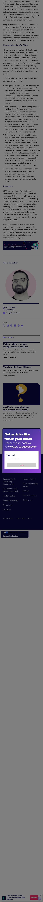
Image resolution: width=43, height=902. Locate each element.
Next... (22, 465)
